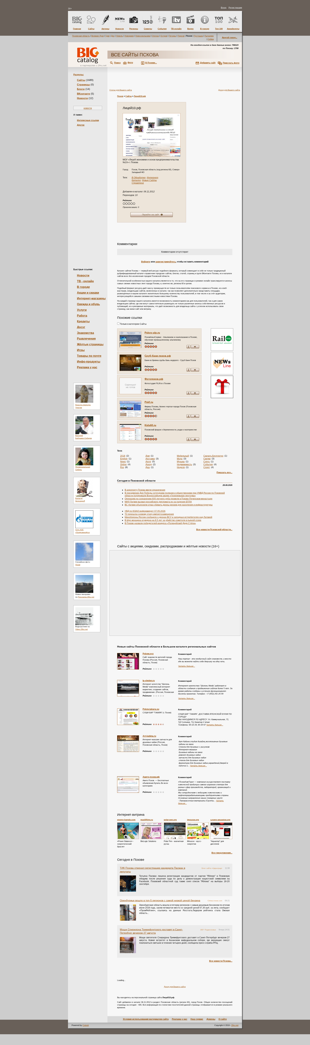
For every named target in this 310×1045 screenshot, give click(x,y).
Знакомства (85, 332)
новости (88, 108)
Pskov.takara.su (151, 709)
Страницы (83, 84)
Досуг (81, 327)
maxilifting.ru (146, 820)
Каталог (136, 180)
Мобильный (183, 456)
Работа (82, 315)
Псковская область (81, 36)
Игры (81, 350)
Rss (122, 467)
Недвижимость (184, 464)
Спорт (206, 467)
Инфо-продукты (88, 361)
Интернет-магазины (91, 298)
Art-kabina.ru (149, 736)
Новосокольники (142, 36)
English (124, 458)
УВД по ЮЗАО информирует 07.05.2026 (145, 511)
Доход (148, 464)
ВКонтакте (83, 93)
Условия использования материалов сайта (146, 1019)
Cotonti (86, 1025)
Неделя (181, 467)
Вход (223, 7)
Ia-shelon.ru (149, 680)
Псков (77, 565)
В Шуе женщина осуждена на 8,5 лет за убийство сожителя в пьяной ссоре (163, 520)
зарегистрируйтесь (165, 261)
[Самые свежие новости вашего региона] (221, 363)
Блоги (81, 89)
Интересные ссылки (88, 120)
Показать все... (224, 472)
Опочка (155, 36)
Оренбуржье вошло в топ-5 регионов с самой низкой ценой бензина (160, 900)
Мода (179, 458)
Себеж (211, 39)
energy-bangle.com (126, 820)
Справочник (138, 183)
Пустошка (198, 36)
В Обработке (139, 177)
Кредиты (83, 321)
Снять (206, 461)
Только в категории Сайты (133, 324)
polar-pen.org (170, 820)
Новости (82, 98)
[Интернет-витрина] (221, 387)
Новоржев (129, 36)
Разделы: (78, 74)
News (123, 461)
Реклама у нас (87, 367)
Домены (210, 1019)
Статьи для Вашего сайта (120, 90)
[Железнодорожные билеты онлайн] (222, 350)
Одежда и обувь (88, 304)
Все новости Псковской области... (214, 529)
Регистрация (235, 7)
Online (123, 464)
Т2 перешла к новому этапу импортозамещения (149, 514)
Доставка (150, 458)
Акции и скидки (88, 292)
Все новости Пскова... (220, 961)
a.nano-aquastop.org (220, 820)
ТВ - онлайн (85, 281)
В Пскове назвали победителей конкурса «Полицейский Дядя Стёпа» (160, 523)
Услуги (82, 309)
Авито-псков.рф (151, 777)
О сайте (223, 1019)
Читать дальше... (186, 666)
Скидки (207, 458)
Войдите (145, 261)
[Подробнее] (128, 831)
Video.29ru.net (81, 629)
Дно (112, 36)
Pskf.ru (149, 402)
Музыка (181, 461)
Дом (147, 456)
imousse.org (193, 820)
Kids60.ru (150, 425)
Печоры (172, 36)
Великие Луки (97, 36)
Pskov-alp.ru (152, 332)
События (208, 464)
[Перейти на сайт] (151, 135)
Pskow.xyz (148, 653)
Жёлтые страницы (90, 344)
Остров (163, 36)
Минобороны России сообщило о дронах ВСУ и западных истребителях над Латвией (168, 517)
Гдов (107, 36)
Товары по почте (89, 355)
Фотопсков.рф (154, 378)
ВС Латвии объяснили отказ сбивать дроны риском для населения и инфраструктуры (169, 505)
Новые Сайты (149, 180)
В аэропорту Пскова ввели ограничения (145, 490)
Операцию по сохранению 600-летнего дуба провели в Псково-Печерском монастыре (168, 498)
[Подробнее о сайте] (130, 339)
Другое (80, 125)
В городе (83, 286)
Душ (147, 467)
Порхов (181, 36)
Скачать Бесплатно (213, 456)
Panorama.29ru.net (86, 597)
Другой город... (229, 37)
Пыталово (209, 36)
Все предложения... (222, 853)
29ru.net (234, 1025)
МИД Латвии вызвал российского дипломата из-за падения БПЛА (158, 502)
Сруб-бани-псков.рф (158, 355)
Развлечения (86, 338)
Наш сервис (197, 1019)
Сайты (81, 80)
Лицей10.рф (140, 96)
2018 (122, 456)
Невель (119, 36)
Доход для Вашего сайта (229, 90)
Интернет (152, 177)
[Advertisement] (87, 191)
